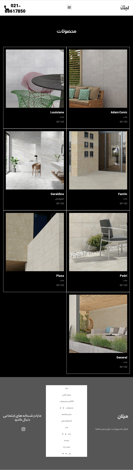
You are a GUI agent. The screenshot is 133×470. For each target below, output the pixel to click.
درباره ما (66, 440)
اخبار (66, 427)
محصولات (69, 408)
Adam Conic (119, 112)
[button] (69, 7)
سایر (69, 434)
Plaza (60, 276)
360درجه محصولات (66, 401)
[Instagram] (23, 429)
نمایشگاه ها (66, 414)
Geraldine (57, 194)
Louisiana (57, 112)
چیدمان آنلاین (66, 395)
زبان (69, 453)
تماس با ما (66, 447)
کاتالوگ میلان (66, 421)
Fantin (122, 194)
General (121, 357)
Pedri (123, 276)
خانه (66, 388)
